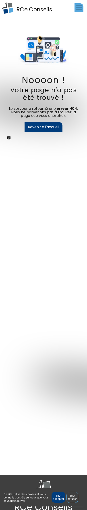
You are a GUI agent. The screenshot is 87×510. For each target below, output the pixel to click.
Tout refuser (72, 497)
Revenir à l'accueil (43, 127)
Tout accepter (58, 497)
